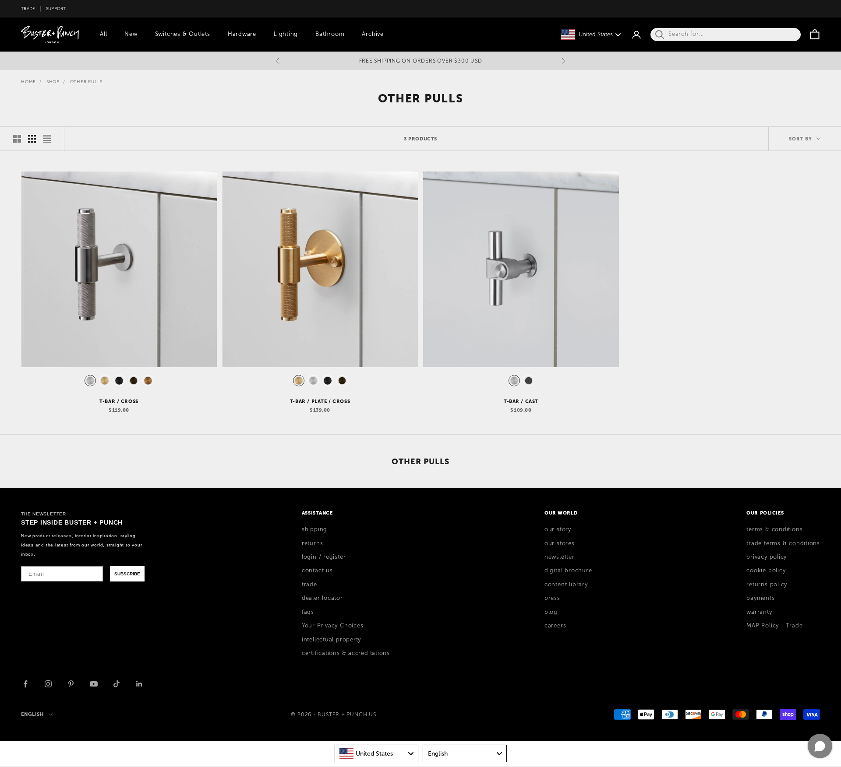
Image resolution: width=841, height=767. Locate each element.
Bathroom (329, 34)
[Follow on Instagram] (48, 683)
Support (56, 8)
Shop (53, 81)
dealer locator (322, 598)
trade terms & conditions (783, 543)
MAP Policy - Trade (774, 626)
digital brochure (568, 570)
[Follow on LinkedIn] (139, 683)
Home (28, 81)
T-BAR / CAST (521, 401)
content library (566, 584)
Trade (28, 8)
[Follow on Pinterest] (71, 683)
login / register (324, 557)
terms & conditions (774, 529)
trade (309, 584)
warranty (759, 612)
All (103, 34)
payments (760, 598)
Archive (372, 34)
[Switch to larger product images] (17, 139)
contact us (317, 570)
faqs (308, 612)
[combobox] (377, 753)
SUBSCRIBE (127, 573)
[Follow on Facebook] (25, 683)
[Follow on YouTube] (93, 683)
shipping (314, 529)
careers (555, 626)
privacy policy (766, 557)
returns (312, 543)
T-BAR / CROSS (118, 401)
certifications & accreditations (346, 653)
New (130, 34)
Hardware (242, 34)
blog (551, 612)
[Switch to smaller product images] (32, 139)
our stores (559, 543)
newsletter (559, 557)
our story (557, 529)
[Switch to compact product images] (47, 139)
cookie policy (765, 570)
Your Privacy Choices (333, 626)
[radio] (89, 380)
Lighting (286, 34)
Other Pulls (86, 81)
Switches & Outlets (182, 34)
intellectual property (331, 640)
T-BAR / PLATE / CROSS (320, 401)
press (552, 598)
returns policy (766, 584)
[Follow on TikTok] (116, 683)
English (32, 714)
